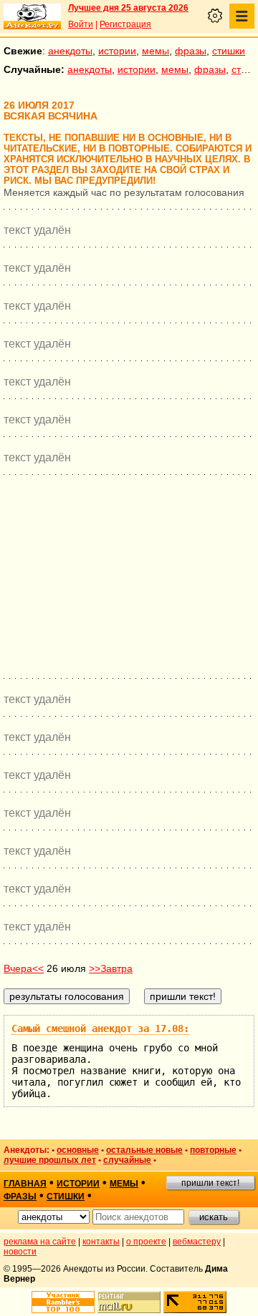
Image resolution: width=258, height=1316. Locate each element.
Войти (80, 24)
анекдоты (70, 51)
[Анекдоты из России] (32, 16)
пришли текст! (210, 1183)
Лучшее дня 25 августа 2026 (128, 8)
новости (20, 1252)
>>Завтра (111, 968)
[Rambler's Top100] (63, 1302)
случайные (127, 1160)
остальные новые (144, 1150)
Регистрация (125, 24)
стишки (228, 51)
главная (25, 1184)
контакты (101, 1242)
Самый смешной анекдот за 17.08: (100, 1028)
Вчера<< (24, 968)
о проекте (146, 1242)
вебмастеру (197, 1242)
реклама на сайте (40, 1242)
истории (117, 51)
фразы (190, 51)
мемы (155, 51)
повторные (213, 1150)
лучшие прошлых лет (50, 1160)
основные (78, 1150)
